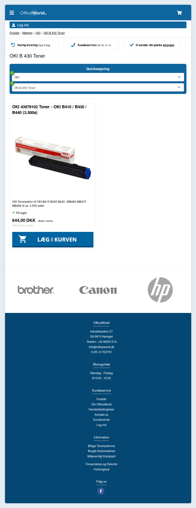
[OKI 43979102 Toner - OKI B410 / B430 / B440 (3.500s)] (52, 158)
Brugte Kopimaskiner (101, 451)
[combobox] (98, 87)
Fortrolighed (101, 469)
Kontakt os (101, 414)
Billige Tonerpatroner (101, 446)
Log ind (22, 24)
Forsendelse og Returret (101, 464)
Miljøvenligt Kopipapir (101, 456)
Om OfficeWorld (101, 404)
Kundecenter (101, 419)
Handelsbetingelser (101, 409)
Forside (14, 33)
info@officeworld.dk (101, 347)
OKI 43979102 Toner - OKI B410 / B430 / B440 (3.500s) (49, 109)
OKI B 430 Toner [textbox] (24, 88)
